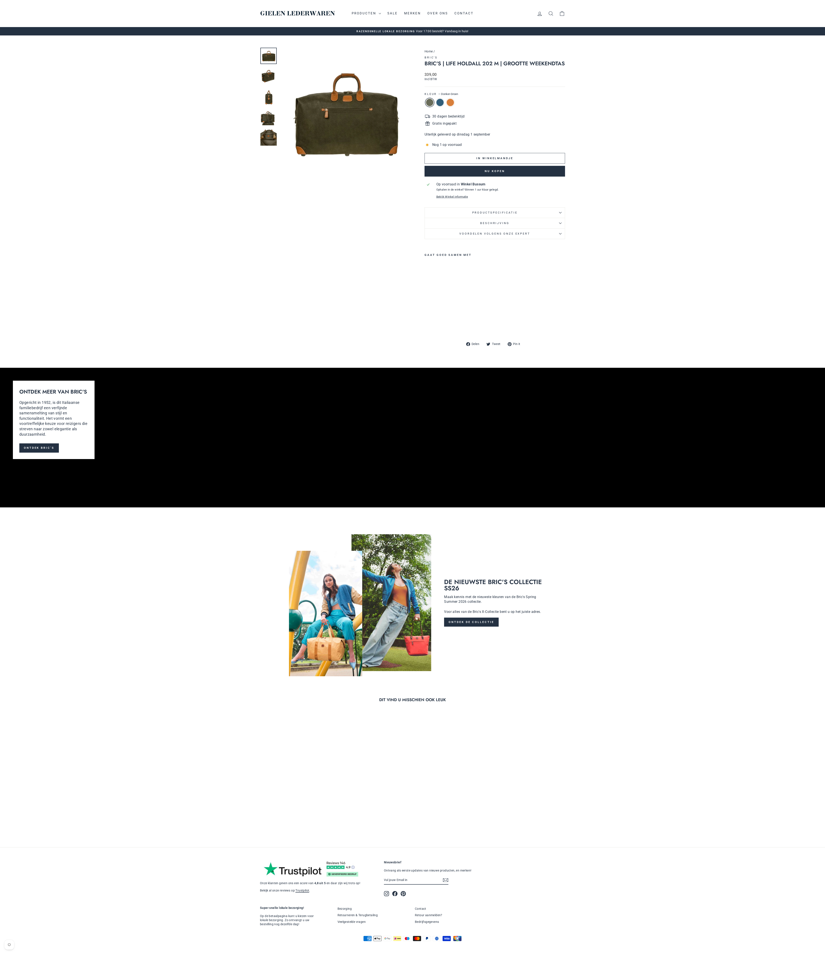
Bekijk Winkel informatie (452, 196)
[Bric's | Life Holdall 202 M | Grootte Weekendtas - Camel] (439, 326)
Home (429, 51)
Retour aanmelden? (428, 915)
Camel (450, 102)
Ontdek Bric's (39, 447)
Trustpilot (302, 890)
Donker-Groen (429, 102)
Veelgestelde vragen (352, 921)
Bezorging (345, 908)
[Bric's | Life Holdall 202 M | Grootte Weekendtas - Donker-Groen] (427, 326)
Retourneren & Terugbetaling (358, 915)
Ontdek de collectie (471, 622)
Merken (412, 13)
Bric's (431, 57)
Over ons (437, 13)
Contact (464, 13)
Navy (440, 102)
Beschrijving (494, 223)
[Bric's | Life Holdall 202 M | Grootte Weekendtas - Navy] (433, 326)
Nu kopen (495, 171)
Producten (365, 13)
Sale (392, 13)
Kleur (441, 94)
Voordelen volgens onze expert (494, 233)
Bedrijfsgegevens (427, 921)
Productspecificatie (495, 212)
